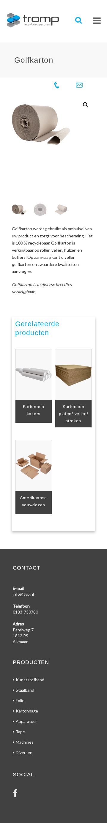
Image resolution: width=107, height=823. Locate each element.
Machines (25, 742)
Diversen (24, 752)
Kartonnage (27, 710)
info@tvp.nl (23, 594)
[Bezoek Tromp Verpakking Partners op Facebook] (15, 794)
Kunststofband (30, 679)
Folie (20, 700)
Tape (20, 731)
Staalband (25, 690)
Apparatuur (26, 721)
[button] (85, 105)
